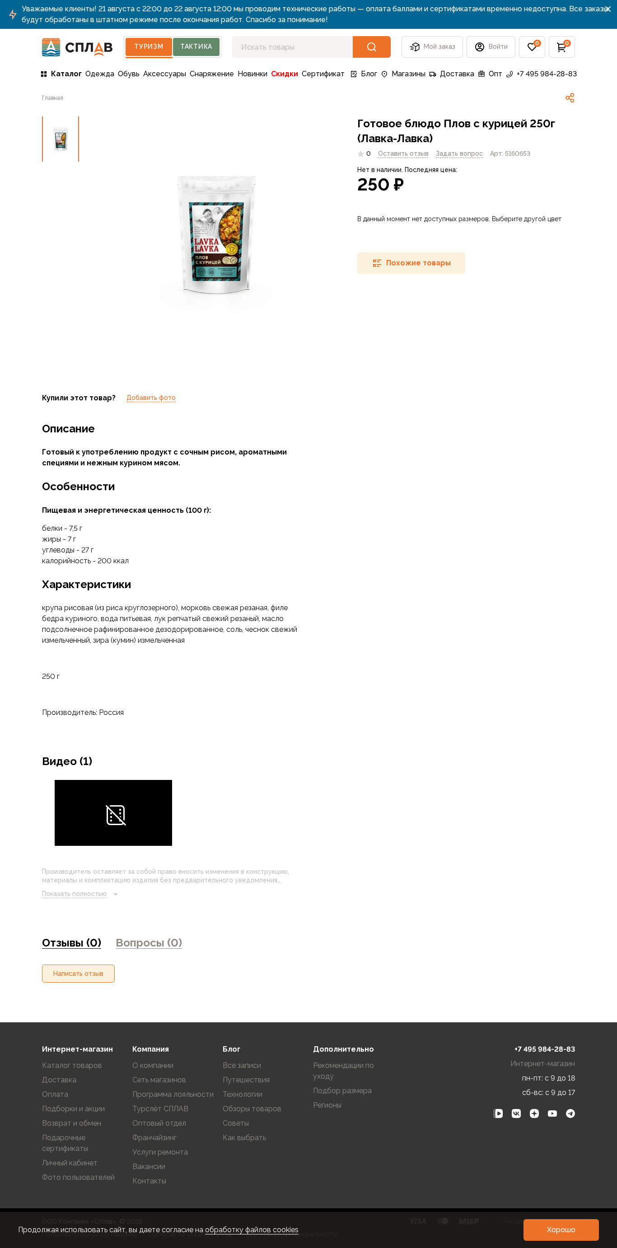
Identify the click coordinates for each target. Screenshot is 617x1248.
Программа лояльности (173, 1094)
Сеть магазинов (159, 1080)
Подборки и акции (73, 1108)
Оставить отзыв (403, 153)
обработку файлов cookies (252, 1229)
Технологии (242, 1094)
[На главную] (77, 47)
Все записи (242, 1065)
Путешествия (246, 1080)
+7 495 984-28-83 (547, 74)
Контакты (149, 1181)
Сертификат (323, 74)
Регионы (327, 1105)
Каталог (66, 74)
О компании (152, 1065)
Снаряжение (212, 74)
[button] (532, 47)
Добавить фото (151, 397)
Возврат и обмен (71, 1123)
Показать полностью (74, 893)
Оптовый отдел (159, 1123)
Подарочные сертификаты (65, 1143)
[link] (570, 98)
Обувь (129, 74)
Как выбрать (244, 1137)
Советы (236, 1123)
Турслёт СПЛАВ (160, 1108)
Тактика (196, 46)
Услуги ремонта (160, 1152)
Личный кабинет (70, 1163)
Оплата (55, 1094)
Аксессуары (164, 74)
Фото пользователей (78, 1177)
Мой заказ (439, 46)
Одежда (99, 74)
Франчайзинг (154, 1137)
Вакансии (148, 1166)
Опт (495, 74)
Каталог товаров (72, 1065)
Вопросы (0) (149, 942)
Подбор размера (342, 1090)
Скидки (284, 74)
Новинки (252, 74)
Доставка (457, 74)
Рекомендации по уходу (343, 1071)
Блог (369, 74)
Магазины (408, 74)
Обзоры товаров (252, 1108)
